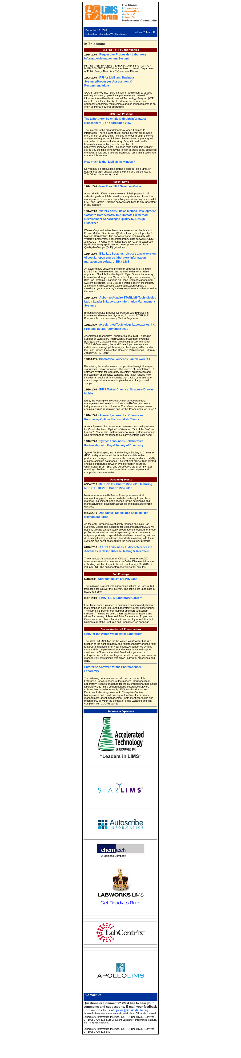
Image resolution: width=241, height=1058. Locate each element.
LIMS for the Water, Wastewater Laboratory (113, 634)
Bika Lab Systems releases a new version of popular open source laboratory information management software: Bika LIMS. (120, 257)
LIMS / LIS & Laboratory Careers (120, 598)
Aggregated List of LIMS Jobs (117, 579)
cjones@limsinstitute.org (131, 1010)
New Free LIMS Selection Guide (120, 186)
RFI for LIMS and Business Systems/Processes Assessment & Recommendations (109, 81)
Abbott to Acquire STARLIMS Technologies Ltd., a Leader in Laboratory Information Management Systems (120, 301)
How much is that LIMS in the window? (109, 161)
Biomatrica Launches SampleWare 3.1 (124, 359)
